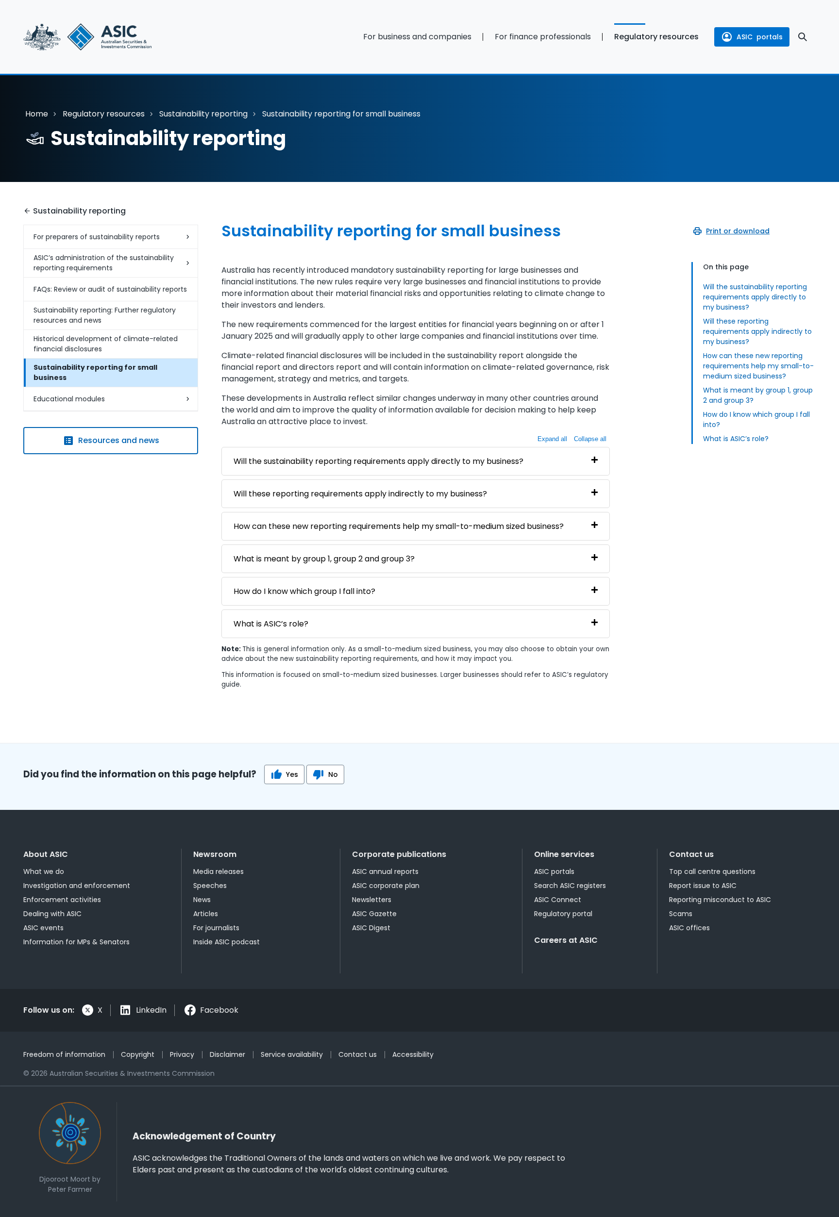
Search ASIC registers (570, 885)
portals (760, 37)
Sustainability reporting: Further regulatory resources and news (105, 315)
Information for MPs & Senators (76, 942)
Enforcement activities (62, 900)
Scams (680, 914)
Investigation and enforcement (76, 885)
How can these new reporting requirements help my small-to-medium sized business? (758, 366)
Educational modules (69, 399)
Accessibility (413, 1054)
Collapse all (590, 439)
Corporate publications (399, 854)
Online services (564, 854)
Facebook (219, 1010)
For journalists (216, 928)
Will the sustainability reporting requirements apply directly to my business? (755, 297)
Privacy (182, 1054)
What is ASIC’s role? (736, 439)
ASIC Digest (371, 928)
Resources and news (118, 440)
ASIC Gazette (374, 914)
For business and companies (417, 36)
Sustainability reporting (203, 113)
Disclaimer (227, 1054)
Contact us (691, 854)
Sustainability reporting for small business (95, 372)
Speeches (210, 885)
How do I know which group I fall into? (756, 419)
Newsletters (371, 900)
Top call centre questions (712, 871)
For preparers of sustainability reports (97, 237)
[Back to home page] (110, 36)
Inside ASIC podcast (226, 942)
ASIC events (43, 928)
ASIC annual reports (385, 871)
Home (36, 113)
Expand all (552, 439)
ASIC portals (554, 871)
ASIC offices (689, 928)
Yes (292, 774)
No (333, 774)
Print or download (738, 231)
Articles (205, 914)
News (202, 900)
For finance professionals (543, 36)
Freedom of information (64, 1054)
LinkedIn (151, 1010)
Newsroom (214, 854)
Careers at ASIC (566, 940)
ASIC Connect (557, 900)
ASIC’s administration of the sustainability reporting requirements (104, 263)
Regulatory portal (563, 914)
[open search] (802, 36)
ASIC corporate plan (386, 885)
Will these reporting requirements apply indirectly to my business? (757, 331)
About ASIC (45, 854)
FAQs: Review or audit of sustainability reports (110, 289)
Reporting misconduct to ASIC (720, 900)
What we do (43, 871)
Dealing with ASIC (52, 914)
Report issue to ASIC (703, 885)
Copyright (137, 1054)
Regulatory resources (656, 36)
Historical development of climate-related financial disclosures (106, 344)
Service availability (292, 1054)
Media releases (218, 871)
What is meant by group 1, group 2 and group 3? (758, 395)
